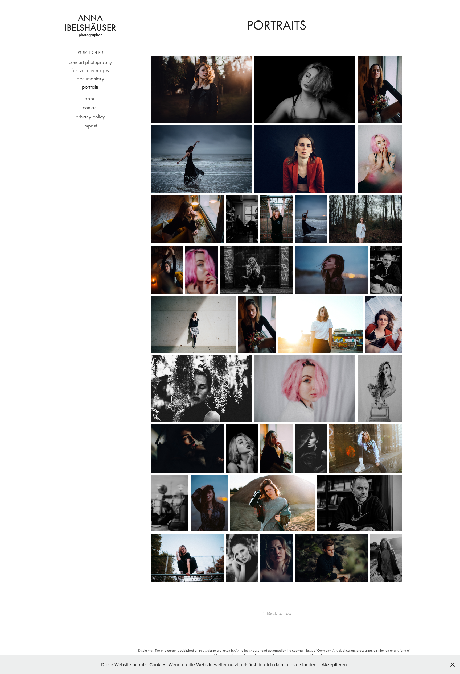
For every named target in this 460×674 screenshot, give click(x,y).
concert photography (90, 62)
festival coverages (90, 70)
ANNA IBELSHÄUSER (90, 23)
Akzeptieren (334, 664)
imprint (90, 125)
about (90, 98)
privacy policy (90, 116)
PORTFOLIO (90, 52)
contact (90, 107)
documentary (90, 78)
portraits (90, 87)
